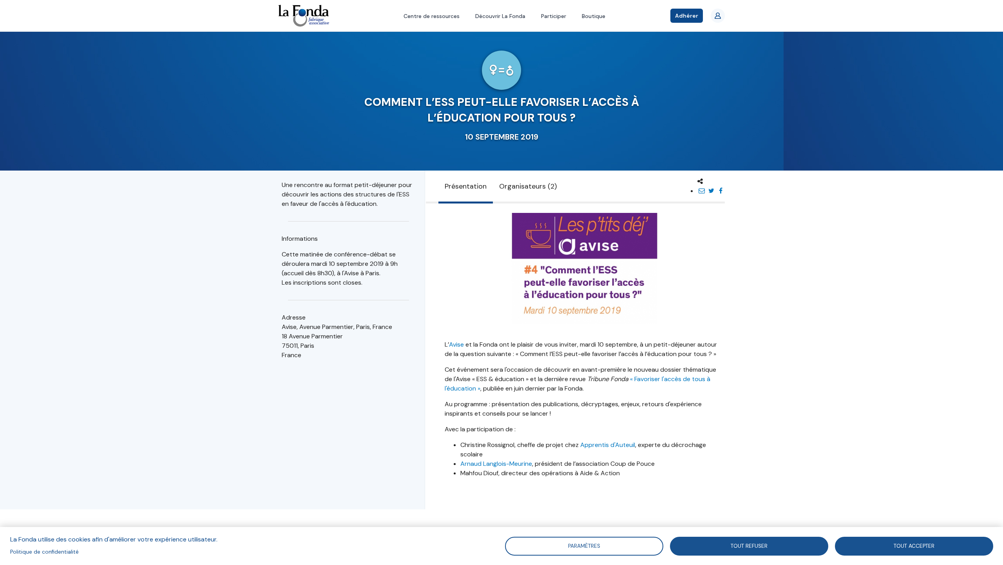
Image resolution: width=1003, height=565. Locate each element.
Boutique (593, 16)
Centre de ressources (432, 16)
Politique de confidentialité (44, 552)
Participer (553, 16)
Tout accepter (914, 545)
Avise (456, 344)
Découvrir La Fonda (500, 16)
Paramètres (584, 545)
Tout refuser (749, 545)
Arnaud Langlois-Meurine (496, 464)
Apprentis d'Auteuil (607, 445)
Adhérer (686, 15)
